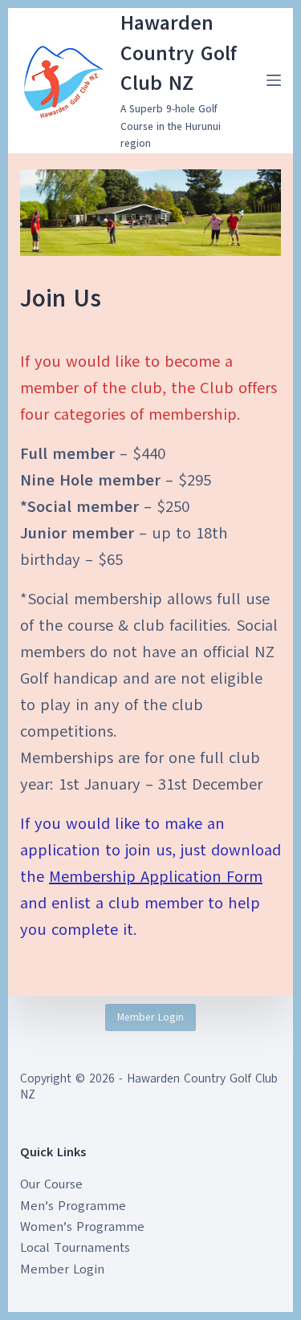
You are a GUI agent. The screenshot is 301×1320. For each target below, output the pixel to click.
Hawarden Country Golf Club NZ (178, 53)
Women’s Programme (82, 1227)
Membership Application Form (155, 876)
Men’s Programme (73, 1206)
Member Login (150, 1017)
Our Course (51, 1184)
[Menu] (273, 80)
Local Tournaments (75, 1248)
